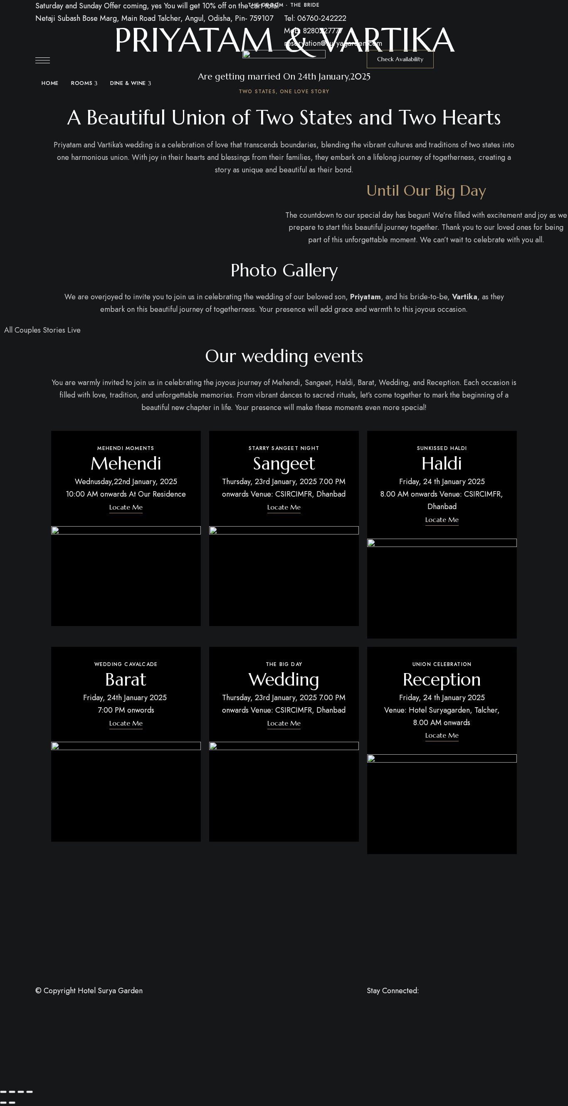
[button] (400, 59)
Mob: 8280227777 (313, 30)
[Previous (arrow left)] (3, 1102)
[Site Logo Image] (284, 77)
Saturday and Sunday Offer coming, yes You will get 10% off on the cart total (157, 5)
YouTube (415, 1000)
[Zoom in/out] (3, 1092)
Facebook (369, 1000)
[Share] (20, 1092)
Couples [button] (29, 330)
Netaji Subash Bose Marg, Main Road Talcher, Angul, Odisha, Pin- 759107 (154, 18)
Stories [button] (55, 330)
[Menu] (42, 60)
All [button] (9, 330)
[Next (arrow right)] (12, 1102)
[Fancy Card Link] (126, 528)
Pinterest (400, 1000)
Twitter (384, 1000)
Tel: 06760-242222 (315, 18)
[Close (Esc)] (29, 1092)
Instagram (430, 1000)
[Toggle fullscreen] (12, 1092)
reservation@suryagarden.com (333, 43)
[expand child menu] (95, 79)
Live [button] (74, 330)
